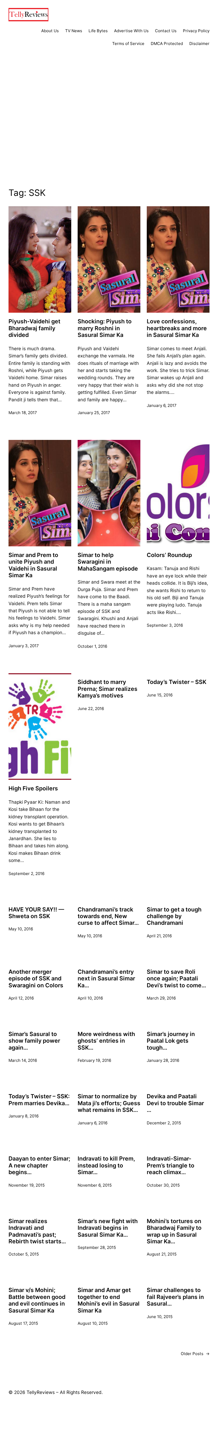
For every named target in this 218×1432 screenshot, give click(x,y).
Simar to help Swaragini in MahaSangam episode (108, 562)
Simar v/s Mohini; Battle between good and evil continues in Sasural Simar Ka (37, 1300)
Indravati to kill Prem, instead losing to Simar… (106, 1165)
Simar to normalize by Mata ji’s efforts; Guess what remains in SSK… (109, 1103)
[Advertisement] (109, 127)
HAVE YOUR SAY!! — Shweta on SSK (36, 912)
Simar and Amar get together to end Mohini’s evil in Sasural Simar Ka (109, 1300)
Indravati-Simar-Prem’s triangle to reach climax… (170, 1165)
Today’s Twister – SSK (176, 682)
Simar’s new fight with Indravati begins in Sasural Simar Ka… (108, 1228)
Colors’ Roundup (169, 555)
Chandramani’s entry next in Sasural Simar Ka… (106, 978)
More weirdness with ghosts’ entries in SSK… (106, 1041)
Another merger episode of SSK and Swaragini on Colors (36, 978)
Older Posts (195, 1353)
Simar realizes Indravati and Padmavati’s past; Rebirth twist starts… (37, 1231)
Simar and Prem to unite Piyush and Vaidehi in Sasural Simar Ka (33, 565)
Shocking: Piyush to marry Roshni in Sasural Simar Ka (105, 328)
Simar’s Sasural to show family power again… (34, 1041)
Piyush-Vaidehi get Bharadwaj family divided (34, 328)
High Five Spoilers (33, 788)
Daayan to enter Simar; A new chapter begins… (39, 1165)
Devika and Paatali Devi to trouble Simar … (175, 1103)
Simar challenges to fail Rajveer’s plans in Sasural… (175, 1297)
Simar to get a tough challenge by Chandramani (174, 916)
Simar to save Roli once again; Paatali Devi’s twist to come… (176, 978)
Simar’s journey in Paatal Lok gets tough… (171, 1041)
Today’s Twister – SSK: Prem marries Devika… (39, 1099)
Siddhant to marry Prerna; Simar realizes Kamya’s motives (107, 689)
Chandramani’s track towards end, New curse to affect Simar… (108, 916)
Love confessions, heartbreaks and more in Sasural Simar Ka (177, 328)
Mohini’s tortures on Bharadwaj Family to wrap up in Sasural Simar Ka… (174, 1231)
